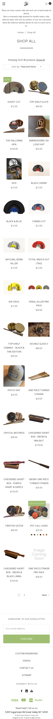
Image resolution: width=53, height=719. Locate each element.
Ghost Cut (14, 101)
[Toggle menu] (3, 3)
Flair (22, 718)
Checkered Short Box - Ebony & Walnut (39, 436)
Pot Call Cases (39, 525)
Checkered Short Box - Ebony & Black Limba (14, 572)
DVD (14, 183)
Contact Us (26, 667)
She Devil (14, 301)
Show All (40, 59)
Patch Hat (14, 390)
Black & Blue (14, 221)
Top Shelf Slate (39, 101)
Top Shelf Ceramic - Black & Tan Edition (14, 347)
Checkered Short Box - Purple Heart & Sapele (14, 483)
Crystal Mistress (14, 432)
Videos (26, 660)
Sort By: (16, 66)
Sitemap (26, 675)
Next (44, 595)
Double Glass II (39, 343)
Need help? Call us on (27, 708)
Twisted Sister (14, 525)
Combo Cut (39, 221)
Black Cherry (39, 183)
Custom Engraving (26, 653)
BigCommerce (36, 718)
